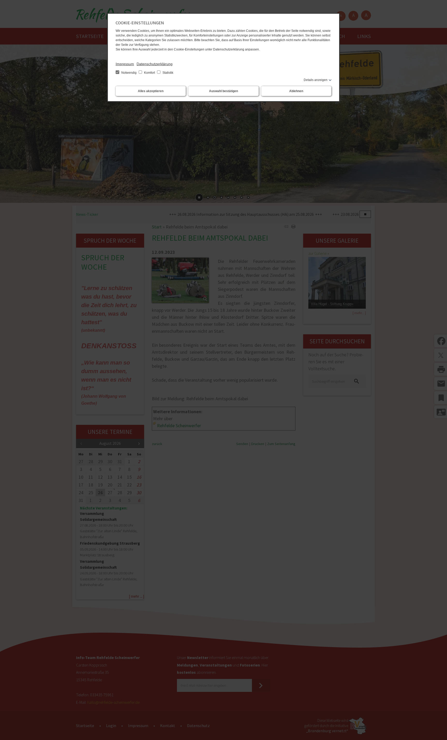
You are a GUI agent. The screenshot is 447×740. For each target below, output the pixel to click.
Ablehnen (296, 91)
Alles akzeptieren (150, 91)
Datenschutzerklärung (155, 64)
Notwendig (129, 73)
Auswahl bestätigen (223, 91)
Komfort (149, 73)
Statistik (167, 73)
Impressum (125, 64)
